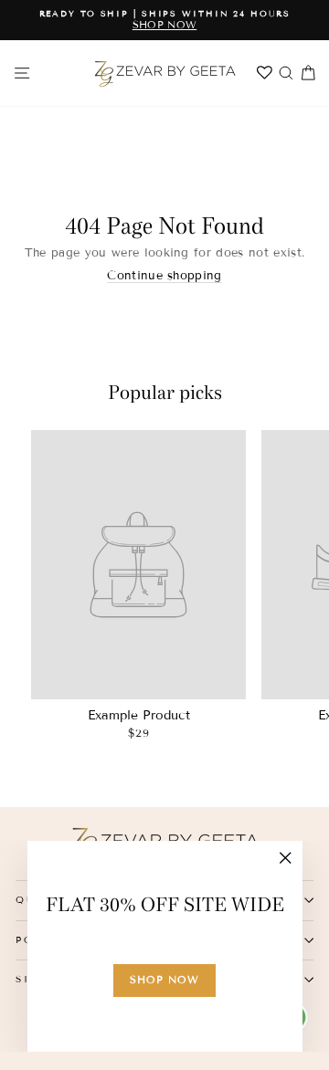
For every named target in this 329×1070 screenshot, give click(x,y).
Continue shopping (164, 275)
